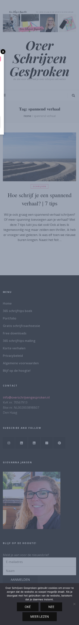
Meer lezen (39, 616)
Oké (28, 607)
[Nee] (74, 604)
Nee (51, 607)
